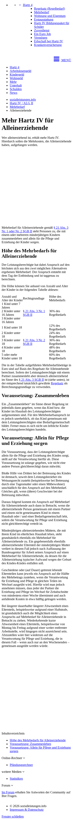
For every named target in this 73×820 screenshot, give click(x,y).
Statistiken (16, 778)
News (13, 92)
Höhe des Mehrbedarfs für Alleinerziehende (38, 740)
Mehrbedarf (41, 12)
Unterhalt (16, 85)
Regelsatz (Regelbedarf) (49, 8)
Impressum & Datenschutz (27, 809)
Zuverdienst (41, 30)
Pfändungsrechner (21, 765)
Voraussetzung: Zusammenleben (30, 744)
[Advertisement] (36, 186)
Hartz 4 (27, 5)
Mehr (13, 81)
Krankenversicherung (48, 45)
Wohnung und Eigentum (49, 16)
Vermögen (40, 37)
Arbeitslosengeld (20, 71)
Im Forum (8, 792)
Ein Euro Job (42, 34)
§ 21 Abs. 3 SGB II (31, 379)
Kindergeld (17, 74)
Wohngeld (16, 78)
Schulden (16, 89)
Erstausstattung (43, 19)
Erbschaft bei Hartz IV (48, 41)
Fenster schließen (13, 816)
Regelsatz (57, 383)
